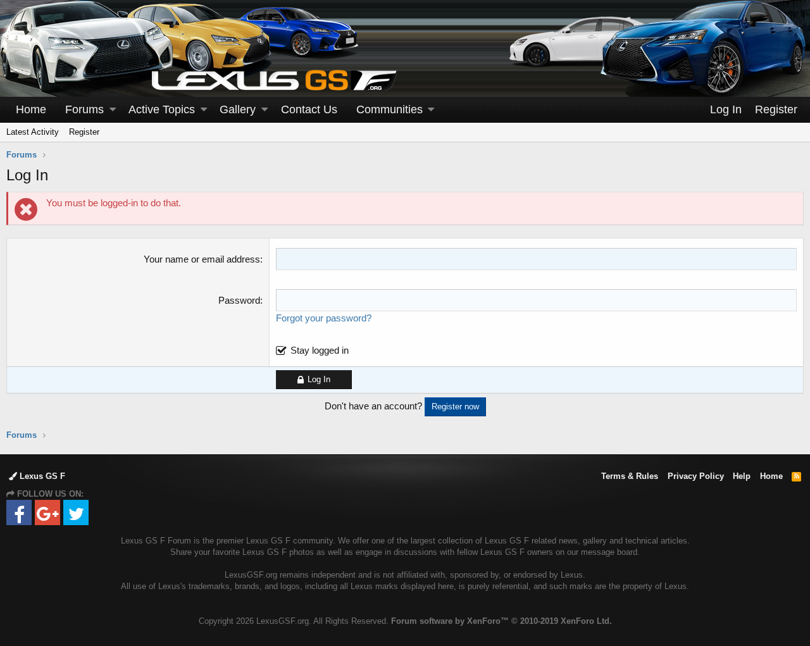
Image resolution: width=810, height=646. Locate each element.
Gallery (238, 109)
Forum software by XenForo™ (501, 621)
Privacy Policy (696, 476)
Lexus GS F (41, 476)
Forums (84, 109)
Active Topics (161, 109)
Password (239, 300)
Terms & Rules (629, 476)
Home (31, 109)
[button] (112, 110)
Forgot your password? (323, 318)
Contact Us (309, 109)
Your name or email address (202, 259)
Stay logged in (319, 350)
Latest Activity (32, 132)
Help (742, 476)
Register (84, 132)
